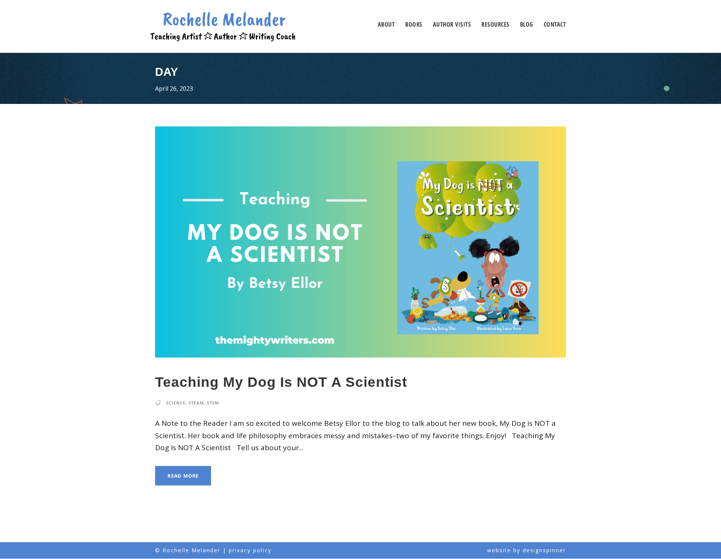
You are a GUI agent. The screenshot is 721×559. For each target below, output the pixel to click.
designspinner (544, 550)
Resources (495, 24)
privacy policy (250, 550)
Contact (555, 24)
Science (176, 403)
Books (413, 24)
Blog (526, 24)
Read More (183, 475)
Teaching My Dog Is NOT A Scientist (281, 382)
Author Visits (452, 24)
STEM (213, 403)
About (386, 24)
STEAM (196, 403)
